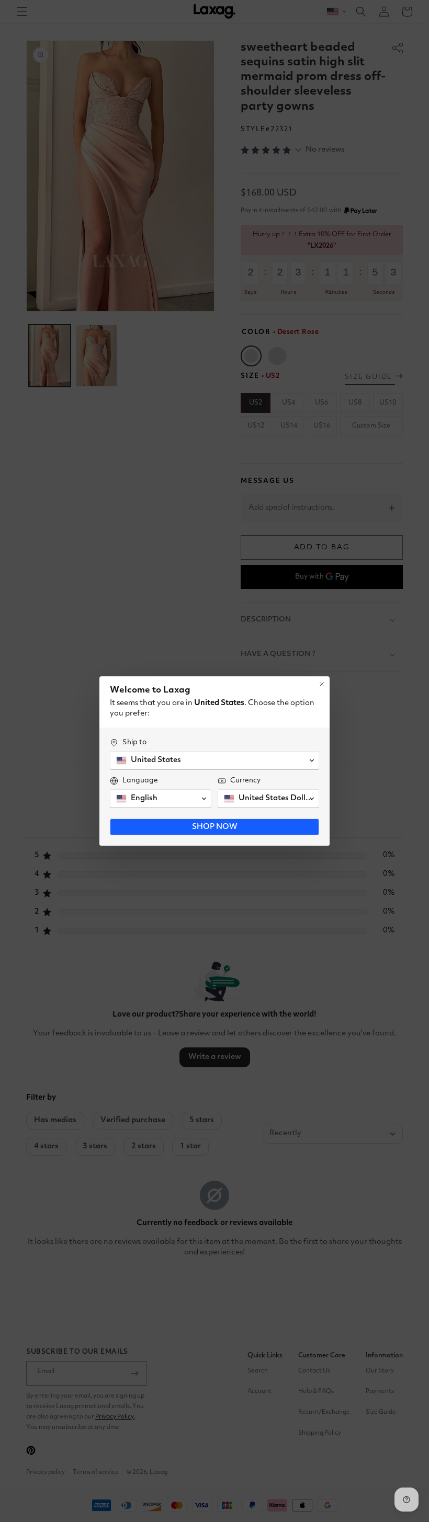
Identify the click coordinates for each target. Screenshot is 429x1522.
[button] (214, 760)
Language (140, 780)
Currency (245, 780)
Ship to (134, 742)
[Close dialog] (322, 684)
